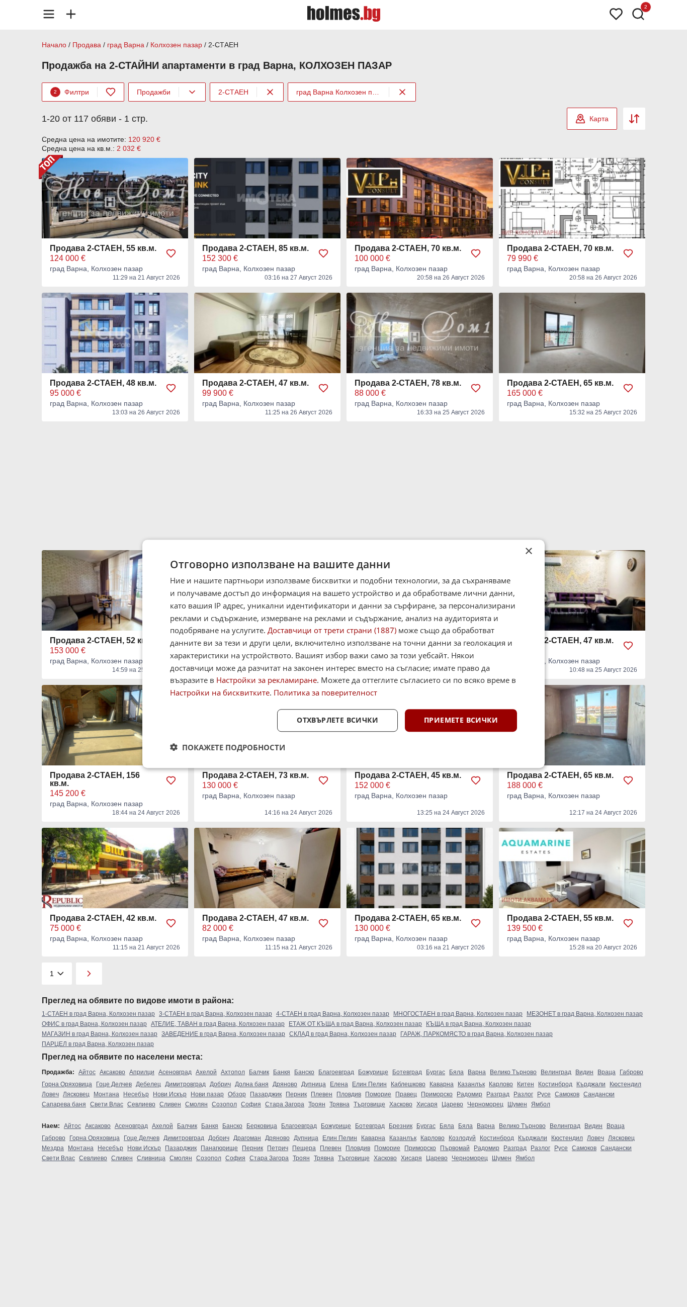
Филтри (71, 92)
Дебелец (148, 1084)
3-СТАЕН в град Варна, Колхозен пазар (215, 1014)
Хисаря (427, 1104)
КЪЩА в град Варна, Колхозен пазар (478, 1024)
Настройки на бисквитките (220, 692)
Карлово (501, 1084)
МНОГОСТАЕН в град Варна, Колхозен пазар (458, 1014)
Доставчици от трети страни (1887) (332, 630)
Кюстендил (625, 1084)
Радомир (469, 1094)
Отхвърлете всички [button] (337, 720)
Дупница (313, 1084)
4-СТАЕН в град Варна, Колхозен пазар (332, 1014)
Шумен (517, 1104)
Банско (304, 1072)
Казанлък (471, 1084)
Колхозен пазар (176, 45)
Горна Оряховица (67, 1084)
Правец (406, 1094)
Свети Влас (106, 1104)
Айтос (87, 1072)
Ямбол (540, 1104)
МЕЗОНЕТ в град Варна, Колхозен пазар (585, 1014)
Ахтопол (233, 1072)
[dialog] (343, 654)
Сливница (151, 1158)
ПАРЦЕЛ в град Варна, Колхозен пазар (98, 1044)
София (251, 1104)
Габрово (631, 1072)
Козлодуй (462, 1138)
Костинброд (555, 1084)
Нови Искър (170, 1094)
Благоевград (336, 1072)
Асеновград (175, 1072)
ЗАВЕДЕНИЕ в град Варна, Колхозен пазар (223, 1034)
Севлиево (141, 1104)
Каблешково (408, 1084)
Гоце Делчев (114, 1084)
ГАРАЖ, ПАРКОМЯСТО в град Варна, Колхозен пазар (476, 1034)
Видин (584, 1072)
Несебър (136, 1094)
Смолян (196, 1104)
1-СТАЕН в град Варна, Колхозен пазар (98, 1014)
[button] (227, 746)
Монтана (106, 1094)
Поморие (378, 1094)
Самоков (567, 1094)
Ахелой (206, 1072)
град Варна (125, 45)
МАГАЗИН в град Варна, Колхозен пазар (99, 1034)
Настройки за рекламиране (266, 680)
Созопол (224, 1104)
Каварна (442, 1084)
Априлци (141, 1072)
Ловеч (50, 1094)
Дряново (285, 1084)
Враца (606, 1072)
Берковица (261, 1126)
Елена (339, 1084)
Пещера (304, 1148)
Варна (477, 1072)
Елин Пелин (369, 1084)
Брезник (400, 1126)
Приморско (437, 1094)
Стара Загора (284, 1104)
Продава (86, 45)
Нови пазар (207, 1094)
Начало (54, 45)
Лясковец (76, 1094)
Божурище (373, 1072)
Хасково (400, 1104)
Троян (316, 1104)
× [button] (528, 551)
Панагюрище (219, 1148)
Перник (296, 1094)
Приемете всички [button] (461, 720)
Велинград (556, 1072)
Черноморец (485, 1104)
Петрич (277, 1148)
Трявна (339, 1104)
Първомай (455, 1148)
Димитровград (185, 1084)
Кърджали (591, 1084)
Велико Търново (513, 1072)
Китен (525, 1084)
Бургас (435, 1072)
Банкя (281, 1072)
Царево (452, 1104)
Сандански (599, 1094)
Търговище (369, 1104)
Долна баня (252, 1084)
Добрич (220, 1084)
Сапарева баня (64, 1104)
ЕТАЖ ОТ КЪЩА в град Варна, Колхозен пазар (355, 1024)
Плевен (321, 1094)
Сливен (170, 1104)
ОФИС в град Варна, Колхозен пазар (94, 1024)
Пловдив (348, 1094)
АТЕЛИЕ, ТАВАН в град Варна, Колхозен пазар (218, 1024)
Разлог (523, 1094)
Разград (497, 1094)
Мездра (53, 1148)
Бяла (456, 1072)
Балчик (259, 1072)
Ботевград (407, 1072)
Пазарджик (266, 1094)
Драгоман (247, 1138)
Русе (544, 1094)
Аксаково (112, 1072)
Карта (599, 119)
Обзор (237, 1094)
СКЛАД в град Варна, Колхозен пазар (342, 1034)
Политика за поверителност (325, 692)
